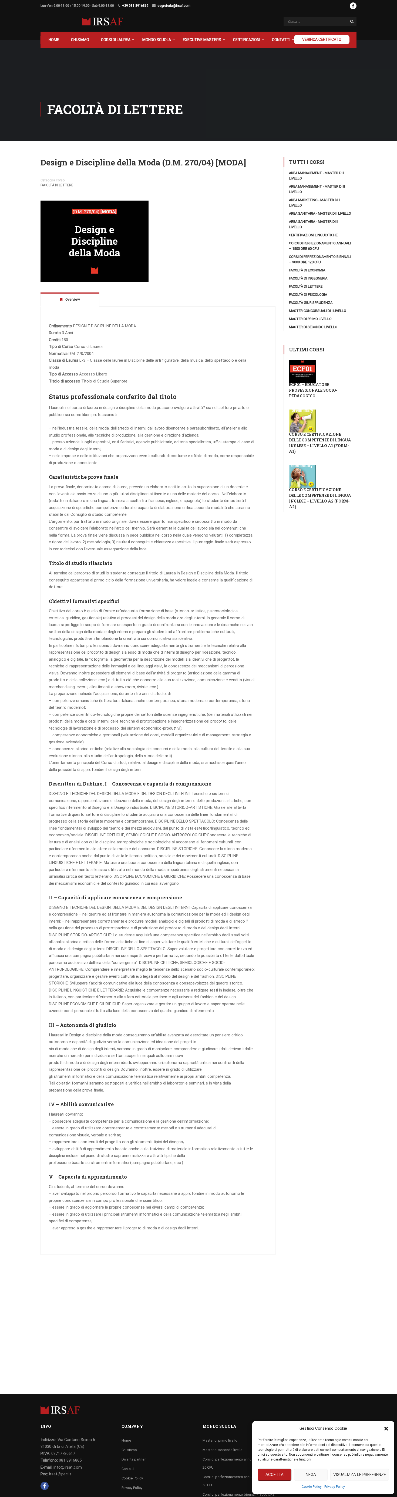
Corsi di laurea (115, 40)
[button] (386, 1428)
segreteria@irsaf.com (173, 6)
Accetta (274, 1474)
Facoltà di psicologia (308, 294)
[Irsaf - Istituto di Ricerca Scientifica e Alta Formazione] (102, 21)
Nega (311, 1474)
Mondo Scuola (156, 40)
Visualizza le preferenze (359, 1474)
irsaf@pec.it (60, 1474)
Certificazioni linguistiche (313, 235)
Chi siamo (80, 40)
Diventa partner (134, 1459)
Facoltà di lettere (57, 185)
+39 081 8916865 (135, 6)
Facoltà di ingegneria (308, 278)
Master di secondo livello (313, 327)
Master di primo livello (310, 319)
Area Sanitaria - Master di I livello (320, 213)
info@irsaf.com (67, 1467)
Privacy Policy (334, 1487)
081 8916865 (70, 1460)
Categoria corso (53, 180)
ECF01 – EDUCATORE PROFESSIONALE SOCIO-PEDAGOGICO (313, 390)
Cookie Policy (312, 1487)
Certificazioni (246, 40)
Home (54, 40)
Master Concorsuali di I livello (317, 311)
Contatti (281, 40)
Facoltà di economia (307, 270)
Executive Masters (202, 40)
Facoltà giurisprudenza (310, 303)
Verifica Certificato (321, 39)
